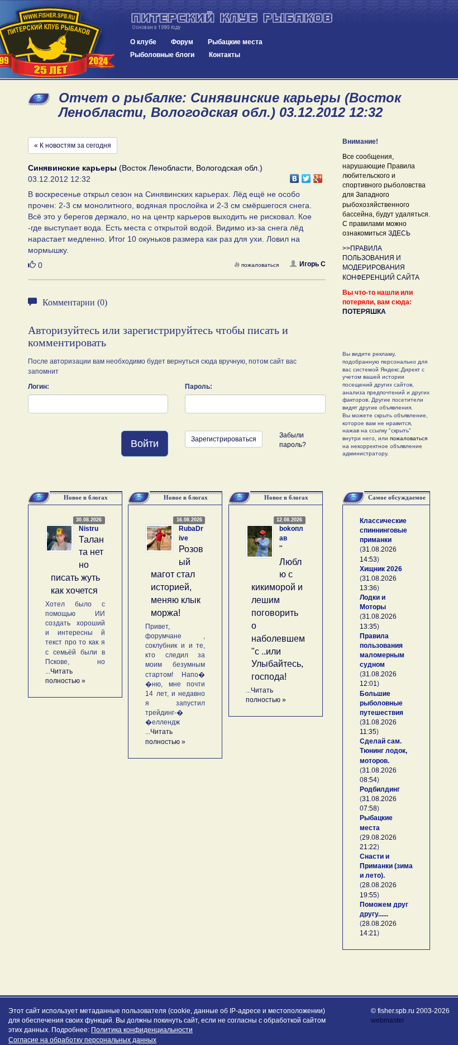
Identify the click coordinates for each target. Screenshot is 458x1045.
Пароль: (198, 386)
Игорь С (312, 264)
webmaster (387, 1020)
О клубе (143, 42)
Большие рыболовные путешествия (381, 703)
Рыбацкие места (235, 42)
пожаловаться (260, 265)
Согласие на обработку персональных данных (82, 1040)
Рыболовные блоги (162, 55)
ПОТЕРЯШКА (364, 312)
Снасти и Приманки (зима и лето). (386, 866)
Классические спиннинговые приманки (383, 530)
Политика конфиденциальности (142, 1030)
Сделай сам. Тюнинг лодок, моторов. (383, 750)
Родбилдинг (380, 789)
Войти (145, 443)
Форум (182, 42)
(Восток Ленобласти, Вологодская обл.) (145, 167)
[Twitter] (306, 175)
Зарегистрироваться (223, 439)
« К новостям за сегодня (72, 145)
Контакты (224, 55)
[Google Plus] (318, 175)
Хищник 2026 (381, 569)
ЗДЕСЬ (399, 233)
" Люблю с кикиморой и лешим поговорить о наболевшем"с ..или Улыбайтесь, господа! (278, 612)
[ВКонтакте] (294, 175)
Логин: (38, 386)
